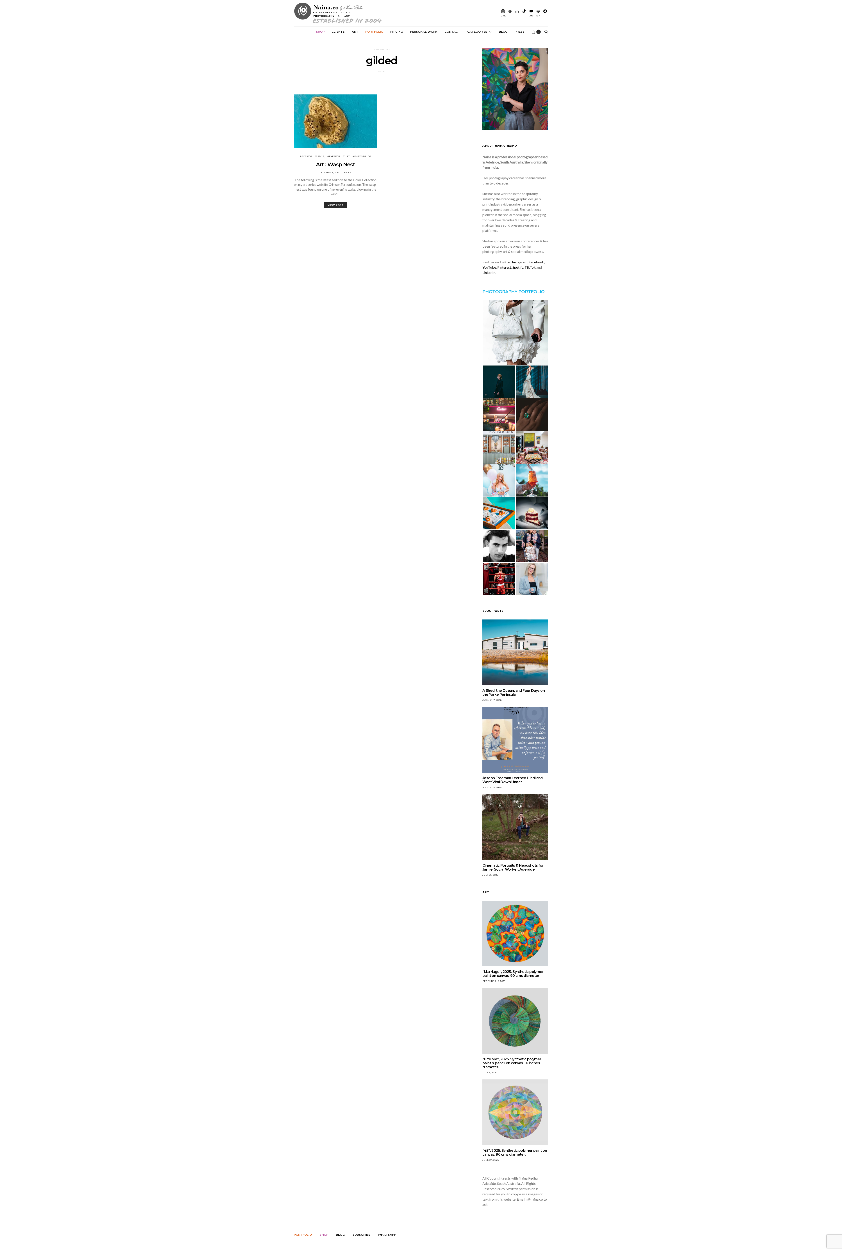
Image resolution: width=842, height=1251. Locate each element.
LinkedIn (488, 272)
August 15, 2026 (491, 787)
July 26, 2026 (490, 874)
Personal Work (423, 31)
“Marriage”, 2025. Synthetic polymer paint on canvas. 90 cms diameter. (513, 974)
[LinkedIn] (517, 13)
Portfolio (374, 31)
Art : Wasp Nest (335, 164)
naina (347, 172)
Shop (320, 31)
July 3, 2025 (489, 1072)
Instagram (519, 262)
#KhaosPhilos (362, 156)
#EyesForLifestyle (312, 156)
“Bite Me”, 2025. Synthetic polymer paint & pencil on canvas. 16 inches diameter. (511, 1063)
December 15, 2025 (493, 981)
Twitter (505, 262)
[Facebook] (545, 13)
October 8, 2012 (329, 172)
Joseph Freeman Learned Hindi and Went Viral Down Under (512, 780)
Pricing (396, 31)
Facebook (536, 262)
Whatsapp (387, 1234)
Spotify (517, 267)
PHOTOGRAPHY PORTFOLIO (513, 291)
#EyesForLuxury (338, 156)
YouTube (489, 267)
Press (519, 31)
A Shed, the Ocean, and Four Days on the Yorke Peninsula (513, 692)
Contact (452, 31)
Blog (503, 31)
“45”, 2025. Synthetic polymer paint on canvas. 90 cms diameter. (514, 1152)
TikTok (530, 267)
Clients (338, 31)
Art (355, 31)
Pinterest (504, 267)
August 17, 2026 (491, 700)
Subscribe (361, 1234)
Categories (477, 31)
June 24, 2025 (490, 1160)
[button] (515, 332)
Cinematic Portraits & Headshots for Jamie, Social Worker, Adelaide (513, 867)
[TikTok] (524, 13)
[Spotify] (510, 13)
